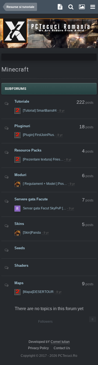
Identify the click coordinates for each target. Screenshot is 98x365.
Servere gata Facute (31, 199)
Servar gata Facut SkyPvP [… (44, 208)
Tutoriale (21, 101)
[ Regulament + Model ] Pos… (45, 184)
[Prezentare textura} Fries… (43, 159)
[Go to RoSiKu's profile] (17, 209)
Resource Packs (27, 150)
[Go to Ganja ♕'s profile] (17, 184)
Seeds (19, 248)
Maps (18, 283)
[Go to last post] (61, 111)
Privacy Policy (38, 348)
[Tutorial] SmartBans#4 (40, 110)
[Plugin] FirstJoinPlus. (39, 135)
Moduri (20, 175)
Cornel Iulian (60, 342)
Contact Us (62, 348)
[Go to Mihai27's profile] (17, 111)
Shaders (21, 265)
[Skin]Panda (32, 233)
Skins (19, 223)
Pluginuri (22, 126)
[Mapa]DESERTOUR (38, 292)
